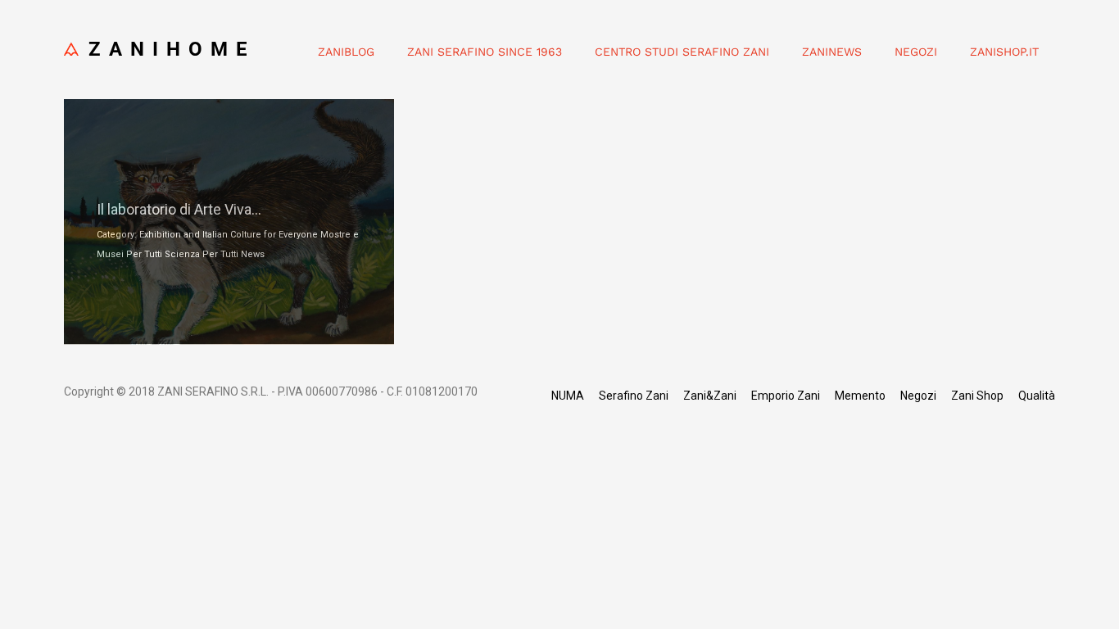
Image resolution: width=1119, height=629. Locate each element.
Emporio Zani (785, 395)
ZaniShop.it (1004, 51)
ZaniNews (832, 51)
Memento (860, 395)
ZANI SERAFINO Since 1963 (484, 51)
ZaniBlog (346, 51)
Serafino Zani (633, 395)
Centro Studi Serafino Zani (682, 51)
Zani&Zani (709, 395)
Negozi (916, 51)
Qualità (1036, 395)
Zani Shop (977, 395)
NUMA (567, 395)
